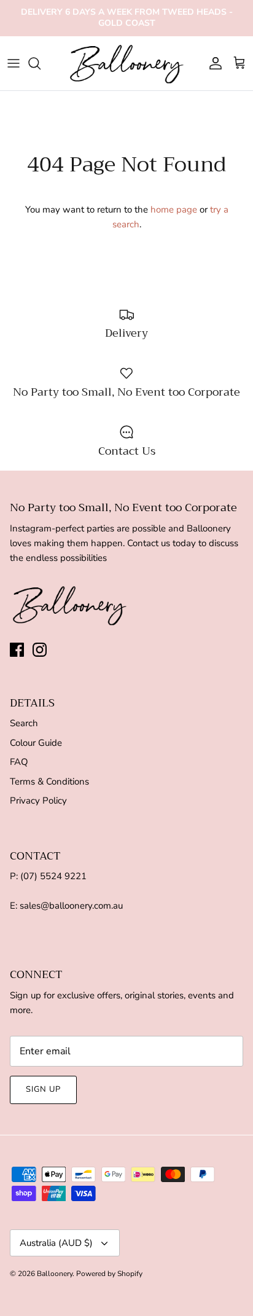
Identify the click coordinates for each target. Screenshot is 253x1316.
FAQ (19, 762)
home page (173, 209)
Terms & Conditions (49, 781)
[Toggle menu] (13, 63)
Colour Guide (36, 743)
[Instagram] (40, 650)
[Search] (40, 63)
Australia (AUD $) (56, 1243)
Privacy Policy (38, 800)
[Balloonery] (127, 63)
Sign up (43, 1089)
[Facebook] (17, 650)
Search (24, 723)
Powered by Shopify (109, 1274)
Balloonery (54, 1274)
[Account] (212, 63)
